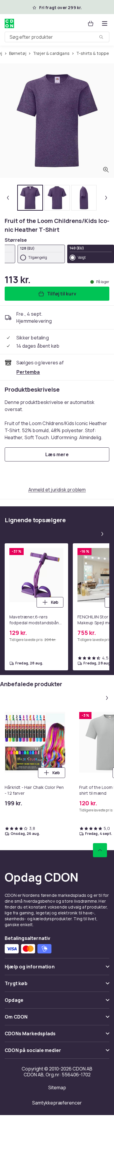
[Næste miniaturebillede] (106, 198)
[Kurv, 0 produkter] (91, 23)
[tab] (30, 198)
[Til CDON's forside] (9, 23)
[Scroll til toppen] (100, 850)
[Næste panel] (102, 534)
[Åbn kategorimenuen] (105, 23)
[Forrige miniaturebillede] (8, 198)
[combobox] (57, 37)
